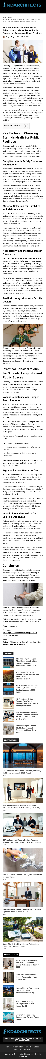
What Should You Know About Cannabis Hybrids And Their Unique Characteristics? (8, 676)
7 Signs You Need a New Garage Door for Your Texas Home (8, 1017)
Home (8, 1047)
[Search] (40, 11)
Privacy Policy (17, 1047)
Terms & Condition (31, 1047)
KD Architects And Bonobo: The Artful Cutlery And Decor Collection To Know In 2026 (8, 964)
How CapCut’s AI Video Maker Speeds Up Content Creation (20, 632)
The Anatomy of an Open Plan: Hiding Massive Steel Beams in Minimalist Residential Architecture (8, 662)
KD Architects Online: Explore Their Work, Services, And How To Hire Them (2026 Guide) (8, 703)
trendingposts (13, 626)
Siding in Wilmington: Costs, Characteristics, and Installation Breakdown (22, 642)
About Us (17, 1049)
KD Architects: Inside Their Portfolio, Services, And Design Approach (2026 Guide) (8, 689)
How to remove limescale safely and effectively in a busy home (23, 860)
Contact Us (27, 1049)
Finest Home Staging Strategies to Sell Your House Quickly (8, 1004)
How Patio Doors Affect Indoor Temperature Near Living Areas (8, 977)
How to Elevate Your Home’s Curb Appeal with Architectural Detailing (8, 991)
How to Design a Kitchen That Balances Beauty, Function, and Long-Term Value (8, 729)
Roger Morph (10, 37)
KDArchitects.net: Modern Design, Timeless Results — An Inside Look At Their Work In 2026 (8, 716)
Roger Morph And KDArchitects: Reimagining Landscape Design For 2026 (23, 929)
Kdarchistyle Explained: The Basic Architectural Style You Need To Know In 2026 (23, 894)
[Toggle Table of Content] (25, 126)
